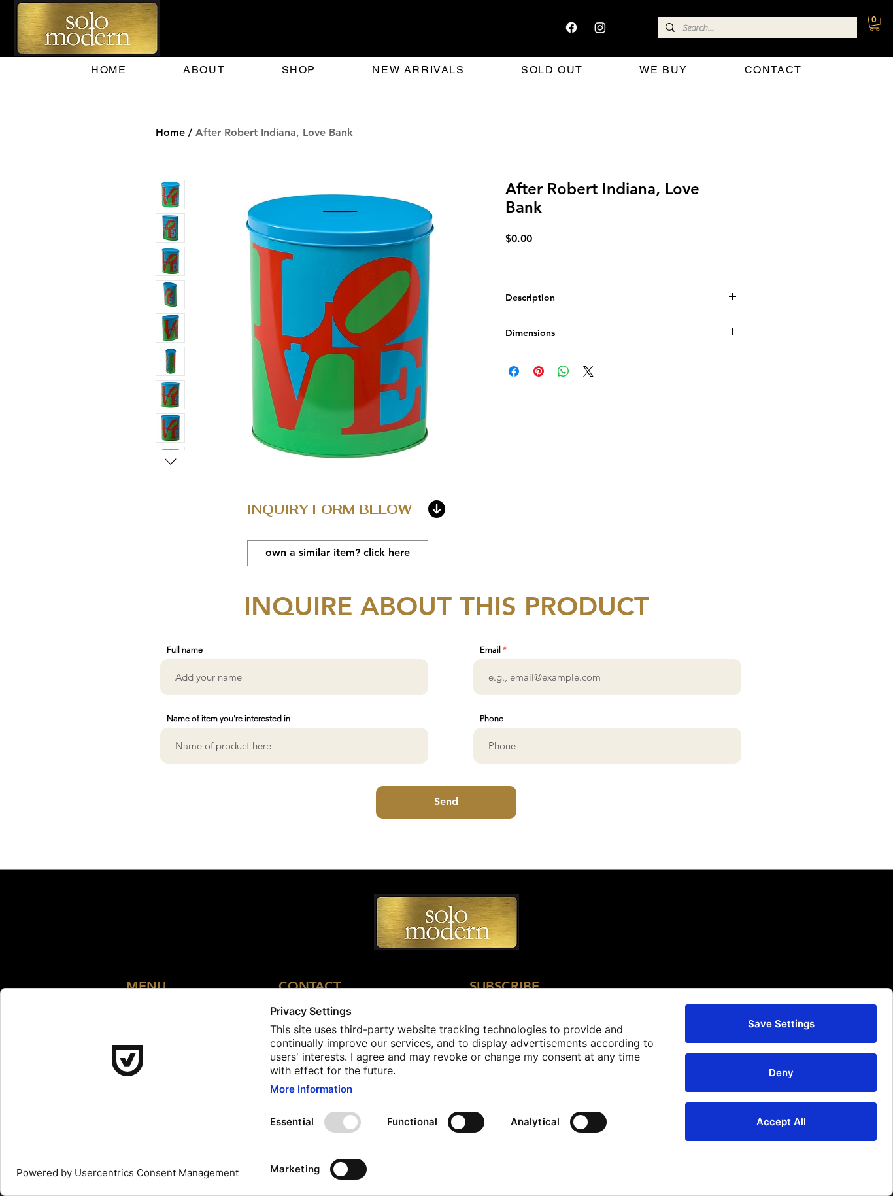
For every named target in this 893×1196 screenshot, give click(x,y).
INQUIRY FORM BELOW (329, 509)
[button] (875, 23)
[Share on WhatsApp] (563, 371)
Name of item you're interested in (228, 718)
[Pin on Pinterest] (539, 371)
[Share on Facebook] (514, 371)
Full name (185, 649)
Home (170, 132)
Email (490, 649)
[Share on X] (588, 371)
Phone (491, 718)
